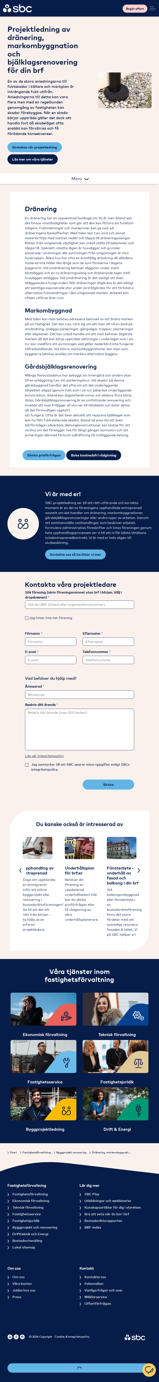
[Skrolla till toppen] (79, 1368)
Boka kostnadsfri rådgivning (93, 455)
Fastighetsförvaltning (30, 1194)
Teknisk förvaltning (27, 1207)
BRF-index (92, 1227)
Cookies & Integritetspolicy (72, 1336)
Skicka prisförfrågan (44, 455)
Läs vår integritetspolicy (44, 756)
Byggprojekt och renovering (34, 1227)
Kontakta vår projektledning (34, 147)
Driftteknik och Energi (30, 1234)
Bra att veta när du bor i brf (106, 1214)
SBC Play (91, 1194)
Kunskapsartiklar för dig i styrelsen (112, 1207)
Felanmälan (94, 1283)
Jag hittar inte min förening (50, 618)
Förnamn (33, 633)
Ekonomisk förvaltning (30, 1201)
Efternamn (92, 633)
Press (16, 1297)
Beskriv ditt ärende (41, 705)
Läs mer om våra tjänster (32, 159)
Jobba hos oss (23, 1290)
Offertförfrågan (97, 1303)
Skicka (108, 784)
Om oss (18, 1277)
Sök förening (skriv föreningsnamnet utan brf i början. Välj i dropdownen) (73, 594)
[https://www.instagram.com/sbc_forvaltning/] (22, 1336)
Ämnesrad (34, 686)
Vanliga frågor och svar (103, 1290)
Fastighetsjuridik (26, 1221)
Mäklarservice (95, 1297)
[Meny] (153, 8)
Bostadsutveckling (27, 1241)
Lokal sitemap (23, 1247)
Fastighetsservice (26, 1214)
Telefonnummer (96, 652)
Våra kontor (22, 1283)
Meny (77, 178)
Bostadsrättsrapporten (103, 1221)
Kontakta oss (95, 1277)
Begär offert (135, 8)
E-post (31, 652)
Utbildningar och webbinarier (107, 1201)
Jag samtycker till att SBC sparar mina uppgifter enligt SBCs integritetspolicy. (80, 766)
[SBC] (17, 8)
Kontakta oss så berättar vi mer (75, 554)
